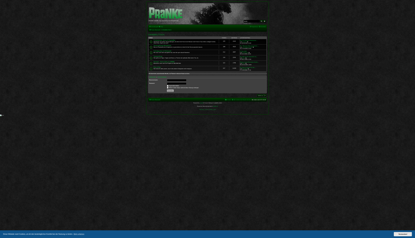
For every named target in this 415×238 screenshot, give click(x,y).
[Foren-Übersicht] (167, 12)
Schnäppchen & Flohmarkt (162, 51)
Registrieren (162, 77)
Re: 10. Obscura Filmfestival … (249, 40)
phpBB (201, 103)
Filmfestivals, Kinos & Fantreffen (164, 40)
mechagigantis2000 (247, 47)
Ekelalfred (244, 68)
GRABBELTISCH (156, 34)
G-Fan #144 (243, 51)
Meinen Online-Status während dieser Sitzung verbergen (184, 87)
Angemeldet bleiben (174, 85)
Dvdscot (244, 41)
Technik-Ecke (157, 56)
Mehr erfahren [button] (79, 234)
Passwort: (152, 83)
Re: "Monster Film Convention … (249, 46)
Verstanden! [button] (402, 234)
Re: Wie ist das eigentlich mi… (248, 56)
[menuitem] (161, 26)
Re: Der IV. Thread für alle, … (248, 67)
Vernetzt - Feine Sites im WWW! (164, 62)
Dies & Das (157, 67)
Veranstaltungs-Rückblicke (162, 45)
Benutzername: (153, 80)
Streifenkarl (245, 52)
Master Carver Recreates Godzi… (249, 62)
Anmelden (152, 77)
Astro (243, 58)
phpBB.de (215, 106)
